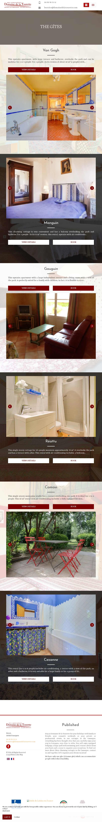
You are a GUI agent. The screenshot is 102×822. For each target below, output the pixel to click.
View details (29, 69)
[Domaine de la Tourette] (16, 5)
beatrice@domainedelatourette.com (60, 8)
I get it (7, 817)
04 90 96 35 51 (50, 2)
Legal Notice (11, 754)
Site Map (20, 754)
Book (73, 69)
